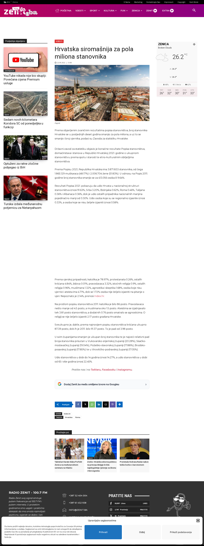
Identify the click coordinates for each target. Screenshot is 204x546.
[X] (85, 404)
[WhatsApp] (92, 404)
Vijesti (6, 115)
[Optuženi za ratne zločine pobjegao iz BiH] (25, 147)
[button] (198, 520)
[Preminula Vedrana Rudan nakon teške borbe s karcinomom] (134, 449)
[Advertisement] (102, 27)
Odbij (142, 532)
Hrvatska (68, 417)
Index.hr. (99, 296)
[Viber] (113, 404)
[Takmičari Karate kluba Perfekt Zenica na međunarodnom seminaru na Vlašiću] (69, 449)
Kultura (123, 458)
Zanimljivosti (9, 71)
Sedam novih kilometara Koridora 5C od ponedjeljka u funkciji (23, 123)
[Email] (106, 404)
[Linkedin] (99, 404)
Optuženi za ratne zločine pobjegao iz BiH (21, 165)
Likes (145, 503)
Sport (58, 458)
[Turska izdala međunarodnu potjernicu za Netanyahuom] (25, 188)
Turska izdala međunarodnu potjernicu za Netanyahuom (23, 206)
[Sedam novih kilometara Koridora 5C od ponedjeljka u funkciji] (25, 103)
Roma (77, 417)
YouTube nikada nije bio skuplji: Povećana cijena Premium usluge (25, 79)
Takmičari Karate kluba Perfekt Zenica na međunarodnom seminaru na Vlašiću (68, 465)
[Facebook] (78, 404)
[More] (119, 404)
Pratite (143, 509)
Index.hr (67, 414)
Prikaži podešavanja (181, 532)
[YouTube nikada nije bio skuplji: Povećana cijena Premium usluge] (25, 59)
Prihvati (103, 532)
